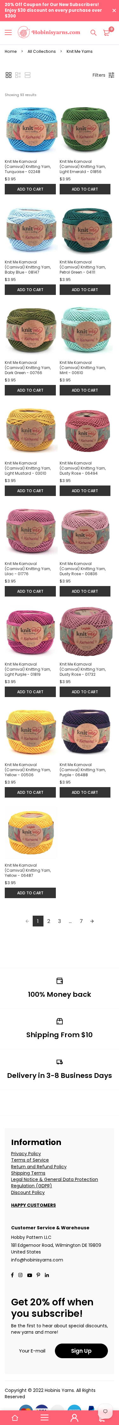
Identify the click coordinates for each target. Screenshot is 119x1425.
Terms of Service (30, 1160)
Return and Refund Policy (39, 1166)
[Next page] (92, 921)
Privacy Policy (26, 1153)
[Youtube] (47, 1276)
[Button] (93, 33)
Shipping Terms (28, 1173)
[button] (8, 75)
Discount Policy (28, 1192)
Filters (99, 75)
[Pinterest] (38, 1276)
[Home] (15, 1417)
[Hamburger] (11, 33)
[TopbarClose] (114, 10)
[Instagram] (20, 1276)
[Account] (74, 1417)
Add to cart (30, 189)
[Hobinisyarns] (49, 33)
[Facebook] (12, 1276)
